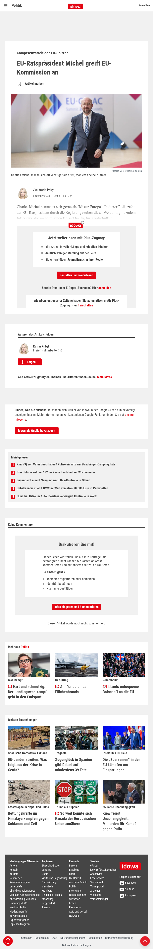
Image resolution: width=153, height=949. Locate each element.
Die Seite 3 (75, 878)
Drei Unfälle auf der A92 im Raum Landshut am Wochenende (56, 472)
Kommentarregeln (20, 882)
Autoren (14, 865)
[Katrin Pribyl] (23, 193)
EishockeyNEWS (18, 903)
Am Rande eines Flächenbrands (70, 689)
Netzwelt (74, 915)
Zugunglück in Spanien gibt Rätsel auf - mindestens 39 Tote (73, 764)
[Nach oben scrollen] (145, 941)
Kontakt (14, 869)
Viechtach (47, 886)
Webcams (95, 894)
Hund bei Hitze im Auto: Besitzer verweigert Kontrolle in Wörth (57, 496)
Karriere (14, 873)
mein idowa (104, 377)
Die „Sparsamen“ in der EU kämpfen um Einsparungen (121, 764)
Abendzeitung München (23, 899)
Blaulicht (74, 869)
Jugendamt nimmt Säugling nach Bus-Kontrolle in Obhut (53, 480)
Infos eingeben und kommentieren (76, 607)
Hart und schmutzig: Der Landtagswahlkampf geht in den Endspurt (27, 691)
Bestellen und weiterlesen (76, 275)
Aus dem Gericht (78, 882)
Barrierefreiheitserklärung (119, 937)
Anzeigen (95, 890)
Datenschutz (42, 937)
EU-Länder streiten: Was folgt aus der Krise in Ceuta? (27, 764)
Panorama (75, 907)
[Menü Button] (5, 5)
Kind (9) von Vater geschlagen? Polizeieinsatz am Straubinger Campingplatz (66, 464)
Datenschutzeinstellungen (76, 945)
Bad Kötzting (49, 882)
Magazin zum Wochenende (25, 894)
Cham (45, 873)
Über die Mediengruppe (22, 890)
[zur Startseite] (131, 864)
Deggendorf (48, 903)
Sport (72, 873)
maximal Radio (18, 907)
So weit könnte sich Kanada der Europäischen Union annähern (75, 818)
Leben (72, 903)
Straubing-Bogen (51, 865)
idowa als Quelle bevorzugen (36, 431)
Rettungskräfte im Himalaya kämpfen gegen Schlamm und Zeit (28, 818)
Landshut (47, 869)
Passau (46, 907)
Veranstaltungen (99, 899)
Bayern (73, 865)
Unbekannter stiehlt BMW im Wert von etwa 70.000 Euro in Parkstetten (62, 488)
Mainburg (47, 890)
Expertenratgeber (19, 920)
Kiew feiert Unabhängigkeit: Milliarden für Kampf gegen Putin (119, 821)
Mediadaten (95, 937)
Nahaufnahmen (77, 894)
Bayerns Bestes (18, 915)
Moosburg (47, 899)
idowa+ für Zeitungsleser (103, 869)
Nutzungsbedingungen (72, 937)
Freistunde (75, 890)
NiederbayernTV (18, 911)
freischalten (85, 305)
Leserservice (97, 878)
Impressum (26, 937)
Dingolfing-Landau (52, 894)
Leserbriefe (16, 886)
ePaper (94, 865)
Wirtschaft (74, 899)
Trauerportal (97, 886)
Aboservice (96, 873)
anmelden (104, 288)
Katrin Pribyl (46, 190)
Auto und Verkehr (78, 911)
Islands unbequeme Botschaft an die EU (121, 689)
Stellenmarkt (97, 882)
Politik (17, 5)
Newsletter (16, 878)
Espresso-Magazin (20, 924)
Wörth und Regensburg (54, 878)
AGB (54, 937)
